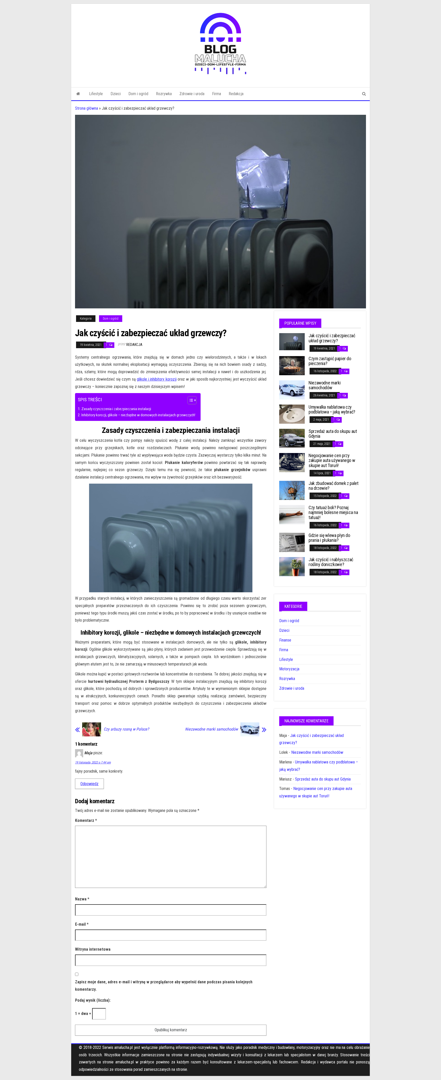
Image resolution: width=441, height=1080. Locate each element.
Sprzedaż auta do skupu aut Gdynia (333, 434)
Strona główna (86, 108)
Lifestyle (96, 93)
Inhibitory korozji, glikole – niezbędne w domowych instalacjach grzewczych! (138, 415)
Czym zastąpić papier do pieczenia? (330, 361)
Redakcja (236, 93)
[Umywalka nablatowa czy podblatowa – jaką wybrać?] (292, 413)
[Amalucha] (78, 93)
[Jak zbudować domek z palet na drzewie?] (292, 489)
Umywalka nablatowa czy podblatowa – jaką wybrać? (332, 409)
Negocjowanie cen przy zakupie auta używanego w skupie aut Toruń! (332, 460)
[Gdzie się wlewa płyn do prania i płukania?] (292, 541)
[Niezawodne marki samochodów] (292, 389)
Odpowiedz (89, 783)
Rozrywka (164, 93)
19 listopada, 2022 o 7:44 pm (93, 762)
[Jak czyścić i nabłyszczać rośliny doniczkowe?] (292, 566)
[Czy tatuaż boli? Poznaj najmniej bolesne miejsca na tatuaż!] (292, 514)
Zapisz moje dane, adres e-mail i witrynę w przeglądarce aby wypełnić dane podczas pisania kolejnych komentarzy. (163, 985)
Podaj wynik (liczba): (93, 1000)
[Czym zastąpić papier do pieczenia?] (292, 365)
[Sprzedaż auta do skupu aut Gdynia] (292, 437)
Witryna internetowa (93, 949)
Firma (216, 93)
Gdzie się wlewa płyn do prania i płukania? (329, 538)
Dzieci (116, 93)
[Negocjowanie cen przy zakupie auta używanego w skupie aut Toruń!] (292, 462)
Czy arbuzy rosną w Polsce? (126, 729)
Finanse (285, 640)
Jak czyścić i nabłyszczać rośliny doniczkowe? (331, 562)
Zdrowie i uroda (191, 93)
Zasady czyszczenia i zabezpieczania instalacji (116, 409)
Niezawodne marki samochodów (211, 729)
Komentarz (86, 820)
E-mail (82, 924)
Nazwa (82, 899)
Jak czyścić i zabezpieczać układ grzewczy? (332, 338)
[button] (189, 401)
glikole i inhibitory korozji (157, 379)
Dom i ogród (138, 93)
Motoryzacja (289, 669)
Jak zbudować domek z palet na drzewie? (334, 486)
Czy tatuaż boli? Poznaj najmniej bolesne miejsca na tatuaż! (333, 512)
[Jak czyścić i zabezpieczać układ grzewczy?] (292, 341)
